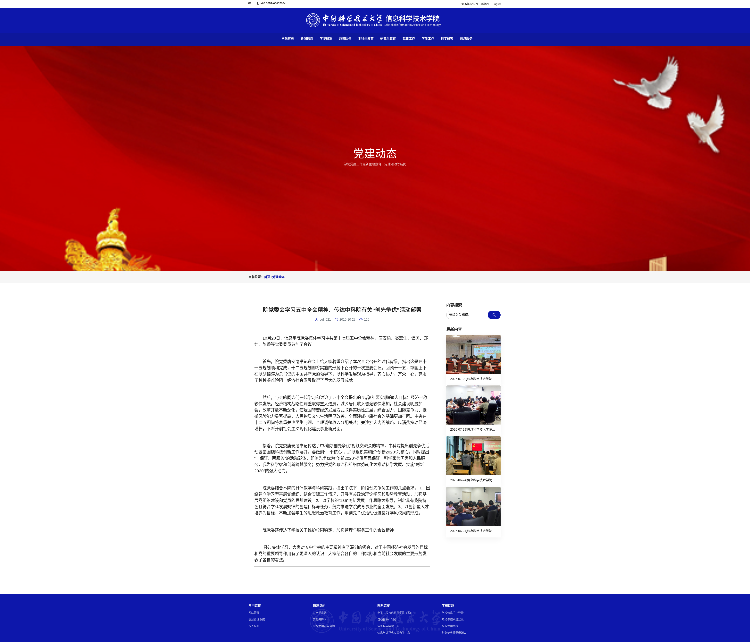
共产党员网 (320, 612)
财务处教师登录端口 (454, 632)
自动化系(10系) (386, 619)
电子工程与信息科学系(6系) (394, 612)
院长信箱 (253, 626)
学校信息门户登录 (453, 612)
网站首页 (287, 38)
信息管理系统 (256, 619)
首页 (267, 277)
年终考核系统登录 (453, 619)
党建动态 (278, 277)
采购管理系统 (450, 626)
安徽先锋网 (320, 619)
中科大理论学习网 (324, 626)
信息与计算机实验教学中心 (393, 632)
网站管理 (253, 612)
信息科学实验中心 (388, 626)
